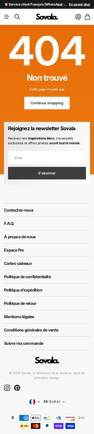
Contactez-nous (18, 210)
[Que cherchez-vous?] (17, 16)
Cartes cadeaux (18, 263)
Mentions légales (19, 316)
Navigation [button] (7, 16)
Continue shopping (47, 103)
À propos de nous (20, 236)
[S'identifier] (78, 16)
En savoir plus (79, 4)
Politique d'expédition (23, 290)
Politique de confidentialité (27, 276)
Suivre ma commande (23, 343)
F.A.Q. (9, 223)
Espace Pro (14, 250)
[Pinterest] (17, 388)
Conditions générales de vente (31, 329)
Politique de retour (20, 303)
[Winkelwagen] (87, 16)
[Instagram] (7, 388)
